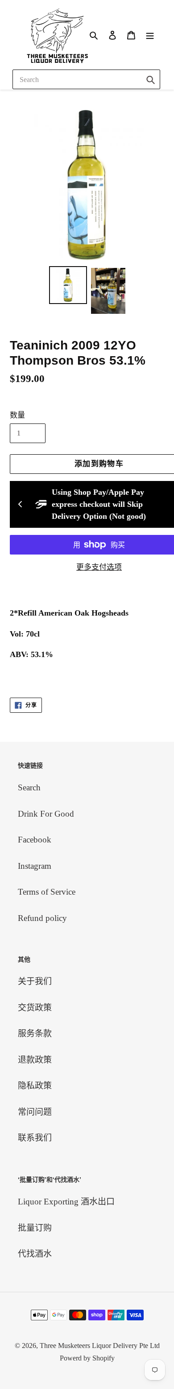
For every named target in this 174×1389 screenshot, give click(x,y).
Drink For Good (46, 813)
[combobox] (86, 79)
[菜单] (150, 34)
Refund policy (42, 918)
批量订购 (35, 1228)
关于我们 (35, 981)
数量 (17, 415)
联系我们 (35, 1137)
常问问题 (35, 1112)
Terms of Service (46, 891)
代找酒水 (35, 1253)
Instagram (34, 866)
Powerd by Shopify (87, 1358)
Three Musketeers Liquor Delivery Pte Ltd (100, 1345)
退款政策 (35, 1059)
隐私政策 (35, 1085)
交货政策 (35, 1007)
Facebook (34, 839)
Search (29, 787)
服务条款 (35, 1033)
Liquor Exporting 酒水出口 (66, 1201)
